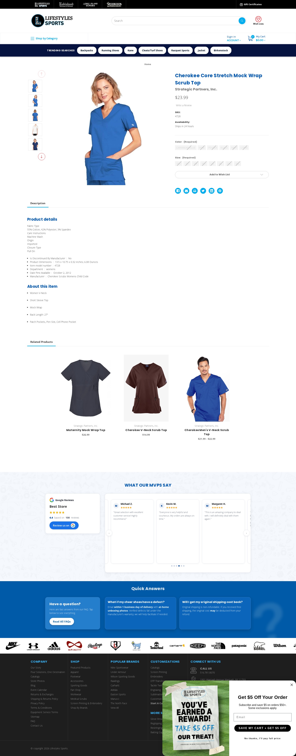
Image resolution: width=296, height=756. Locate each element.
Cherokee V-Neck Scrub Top (146, 430)
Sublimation (157, 694)
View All (115, 707)
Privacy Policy (38, 703)
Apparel (75, 672)
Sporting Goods (79, 685)
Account (233, 38)
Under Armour (118, 672)
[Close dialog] (291, 684)
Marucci (115, 698)
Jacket (201, 50)
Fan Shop (76, 689)
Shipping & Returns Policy (44, 698)
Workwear (76, 694)
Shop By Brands (79, 707)
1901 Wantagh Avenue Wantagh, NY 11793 (223, 679)
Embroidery (157, 676)
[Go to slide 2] (174, 566)
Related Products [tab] (41, 342)
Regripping (156, 723)
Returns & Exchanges (42, 694)
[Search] (242, 20)
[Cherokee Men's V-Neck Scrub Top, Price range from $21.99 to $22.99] (206, 388)
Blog (33, 685)
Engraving (156, 689)
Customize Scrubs (160, 698)
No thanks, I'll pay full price (262, 738)
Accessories (77, 681)
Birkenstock (221, 50)
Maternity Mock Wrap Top (85, 430)
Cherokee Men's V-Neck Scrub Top (206, 432)
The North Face (119, 703)
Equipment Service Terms (44, 712)
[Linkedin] (211, 191)
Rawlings (115, 681)
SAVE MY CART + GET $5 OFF (263, 728)
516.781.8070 (207, 672)
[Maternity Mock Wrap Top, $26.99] (85, 388)
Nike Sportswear (119, 667)
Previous (41, 74)
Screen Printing (159, 672)
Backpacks (87, 50)
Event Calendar (39, 689)
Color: (186, 141)
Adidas (114, 689)
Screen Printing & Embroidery (86, 703)
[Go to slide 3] (176, 566)
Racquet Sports (180, 50)
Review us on (61, 525)
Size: (185, 157)
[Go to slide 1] (171, 566)
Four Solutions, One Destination (48, 672)
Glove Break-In (158, 718)
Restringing (156, 727)
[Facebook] (178, 191)
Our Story (36, 667)
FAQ (33, 721)
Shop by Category (46, 38)
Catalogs (35, 676)
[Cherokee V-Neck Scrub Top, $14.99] (146, 388)
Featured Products (80, 667)
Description (37, 203)
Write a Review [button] (184, 105)
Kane (130, 50)
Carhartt (115, 685)
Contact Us (37, 725)
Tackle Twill (156, 685)
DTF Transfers (158, 681)
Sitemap (35, 716)
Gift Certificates (252, 4)
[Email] (186, 191)
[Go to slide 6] (183, 566)
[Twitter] (203, 191)
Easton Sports (118, 694)
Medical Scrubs (79, 698)
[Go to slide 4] (179, 566)
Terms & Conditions (41, 707)
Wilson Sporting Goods (123, 676)
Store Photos (38, 681)
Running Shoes (110, 50)
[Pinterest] (220, 191)
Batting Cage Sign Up (162, 732)
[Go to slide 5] (181, 566)
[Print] (195, 191)
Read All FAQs (62, 621)
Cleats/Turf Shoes (152, 50)
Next (41, 156)
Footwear (76, 676)
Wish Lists (258, 23)
